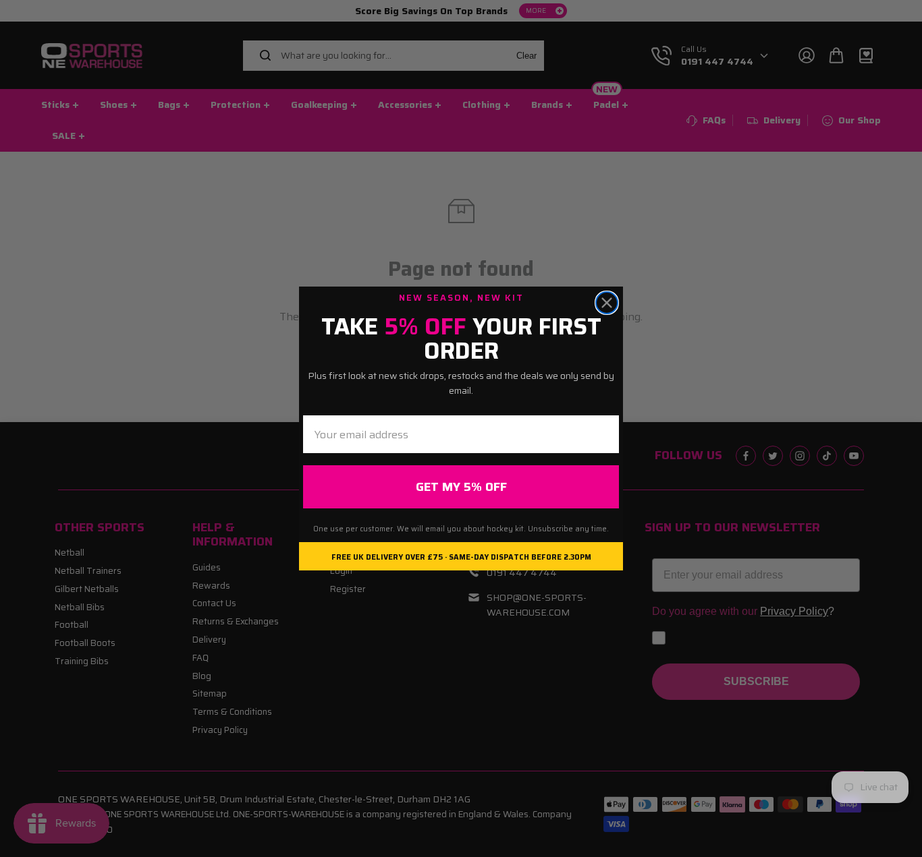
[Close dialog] (607, 303)
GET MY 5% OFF (461, 486)
